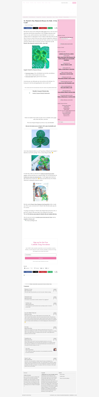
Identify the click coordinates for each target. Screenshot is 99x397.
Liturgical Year (38, 17)
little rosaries (44, 31)
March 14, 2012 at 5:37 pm (28, 339)
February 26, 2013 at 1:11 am (30, 304)
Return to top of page (26, 395)
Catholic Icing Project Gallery (66, 53)
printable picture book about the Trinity (44, 217)
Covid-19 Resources (32, 17)
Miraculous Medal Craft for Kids (66, 78)
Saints (54, 17)
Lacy (32, 25)
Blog (35, 2)
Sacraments (44, 17)
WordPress (71, 395)
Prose (58, 395)
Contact (46, 2)
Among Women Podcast (66, 113)
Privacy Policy (62, 374)
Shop (49, 2)
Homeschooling (66, 17)
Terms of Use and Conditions (64, 378)
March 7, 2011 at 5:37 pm (28, 290)
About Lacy (39, 2)
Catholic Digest (66, 106)
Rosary (57, 17)
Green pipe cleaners (29, 73)
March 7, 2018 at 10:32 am (28, 359)
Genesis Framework (65, 395)
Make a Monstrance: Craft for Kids (66, 96)
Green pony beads (29, 76)
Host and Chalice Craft (66, 87)
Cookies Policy (62, 376)
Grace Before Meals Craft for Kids (66, 92)
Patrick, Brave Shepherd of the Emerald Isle (40, 204)
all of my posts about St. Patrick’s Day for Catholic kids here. (43, 214)
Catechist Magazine (66, 108)
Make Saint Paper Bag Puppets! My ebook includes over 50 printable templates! (66, 58)
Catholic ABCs (25, 17)
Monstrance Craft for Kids (66, 73)
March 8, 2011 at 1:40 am (28, 298)
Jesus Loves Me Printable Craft (66, 83)
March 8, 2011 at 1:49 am (28, 314)
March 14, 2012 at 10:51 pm (29, 349)
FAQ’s (43, 2)
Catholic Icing (43, 10)
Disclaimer (25, 372)
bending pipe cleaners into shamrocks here (32, 177)
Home (24, 2)
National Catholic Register (66, 105)
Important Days (49, 17)
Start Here (31, 2)
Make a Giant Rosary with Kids (66, 69)
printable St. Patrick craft (29, 219)
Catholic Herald (66, 109)
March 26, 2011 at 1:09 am (28, 328)
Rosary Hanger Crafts (66, 64)
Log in (75, 395)
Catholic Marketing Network (70, 110)
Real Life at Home (66, 114)
